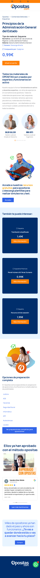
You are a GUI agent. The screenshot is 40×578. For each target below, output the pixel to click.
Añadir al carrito (11, 63)
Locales (6, 425)
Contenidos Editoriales (19, 17)
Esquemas (6, 19)
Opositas (5, 17)
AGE (4, 398)
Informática (7, 412)
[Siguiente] (34, 125)
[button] (36, 564)
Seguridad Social (9, 407)
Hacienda (6, 403)
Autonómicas (8, 420)
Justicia (6, 394)
